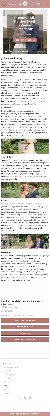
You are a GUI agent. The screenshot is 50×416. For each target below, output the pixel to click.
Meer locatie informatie (18, 51)
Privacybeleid (7, 378)
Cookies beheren (9, 374)
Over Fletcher (7, 363)
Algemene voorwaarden (11, 367)
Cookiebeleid (7, 371)
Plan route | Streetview (25, 320)
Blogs (4, 389)
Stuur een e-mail (25, 333)
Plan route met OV (25, 326)
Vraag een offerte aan (25, 40)
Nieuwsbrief (7, 393)
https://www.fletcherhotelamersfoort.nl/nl (17, 315)
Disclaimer (6, 382)
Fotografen (6, 386)
